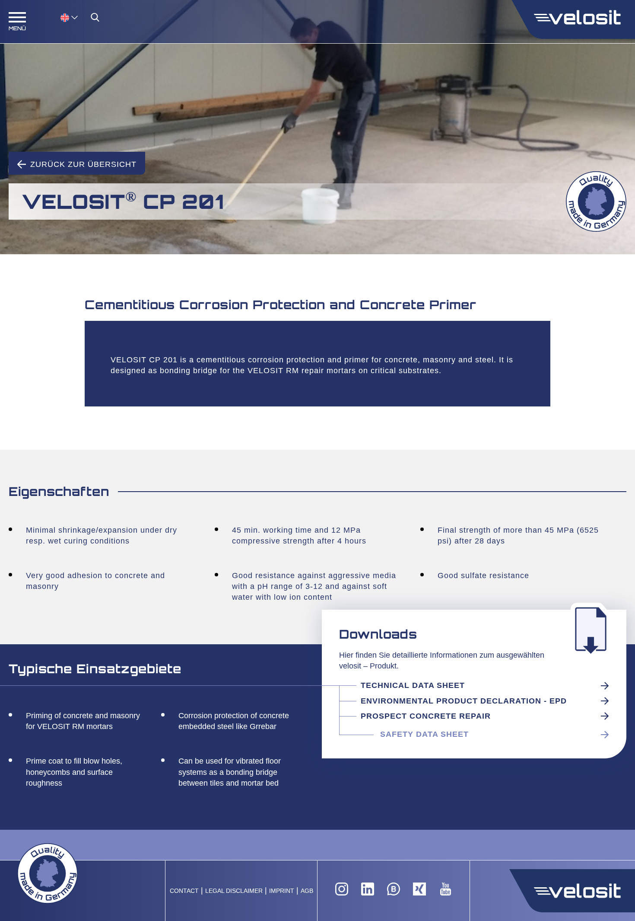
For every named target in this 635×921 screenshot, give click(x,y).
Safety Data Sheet (424, 734)
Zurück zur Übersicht (83, 164)
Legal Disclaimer (234, 891)
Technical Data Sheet (413, 685)
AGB (307, 891)
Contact (184, 891)
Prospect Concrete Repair (426, 716)
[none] (60, 17)
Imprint (281, 891)
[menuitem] (69, 17)
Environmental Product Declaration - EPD (464, 701)
